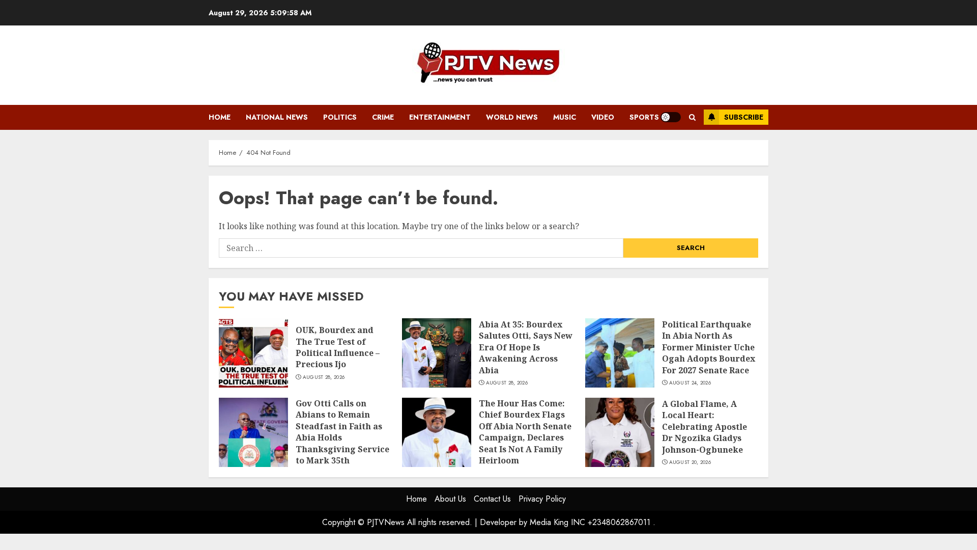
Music (564, 117)
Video (602, 117)
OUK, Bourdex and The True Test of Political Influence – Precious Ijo (338, 347)
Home (220, 117)
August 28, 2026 (324, 377)
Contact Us (492, 499)
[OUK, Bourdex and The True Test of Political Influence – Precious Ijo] (253, 353)
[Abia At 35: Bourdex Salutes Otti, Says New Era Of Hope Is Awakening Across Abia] (436, 353)
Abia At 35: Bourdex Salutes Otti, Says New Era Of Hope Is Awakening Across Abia (525, 347)
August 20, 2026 (690, 462)
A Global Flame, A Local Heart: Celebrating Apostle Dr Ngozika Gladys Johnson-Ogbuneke (704, 426)
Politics (340, 117)
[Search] (692, 117)
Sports (644, 117)
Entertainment (440, 117)
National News (277, 117)
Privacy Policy (542, 499)
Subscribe (743, 117)
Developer (498, 522)
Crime (383, 117)
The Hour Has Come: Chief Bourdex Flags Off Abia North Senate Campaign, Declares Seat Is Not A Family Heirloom (525, 432)
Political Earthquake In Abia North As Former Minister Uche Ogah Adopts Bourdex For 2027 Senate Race (708, 347)
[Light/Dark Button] (670, 117)
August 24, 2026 (690, 383)
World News (512, 117)
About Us (450, 499)
